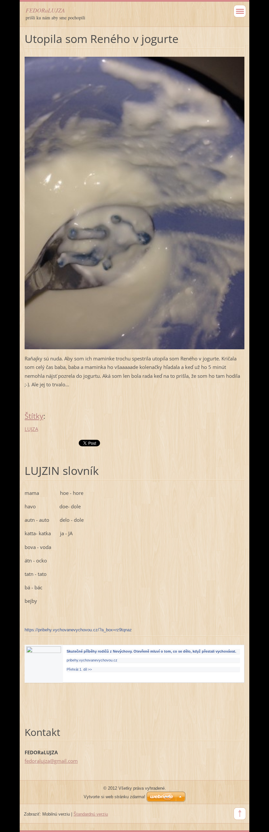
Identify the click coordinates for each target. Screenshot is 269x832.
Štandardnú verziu (90, 814)
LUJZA (31, 429)
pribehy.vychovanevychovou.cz (92, 660)
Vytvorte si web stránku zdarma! (114, 796)
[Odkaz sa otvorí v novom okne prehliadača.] (134, 202)
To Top (240, 813)
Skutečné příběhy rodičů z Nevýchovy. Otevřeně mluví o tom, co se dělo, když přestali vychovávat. (151, 651)
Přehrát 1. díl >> (79, 669)
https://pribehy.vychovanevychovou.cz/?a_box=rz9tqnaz (78, 629)
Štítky (34, 416)
